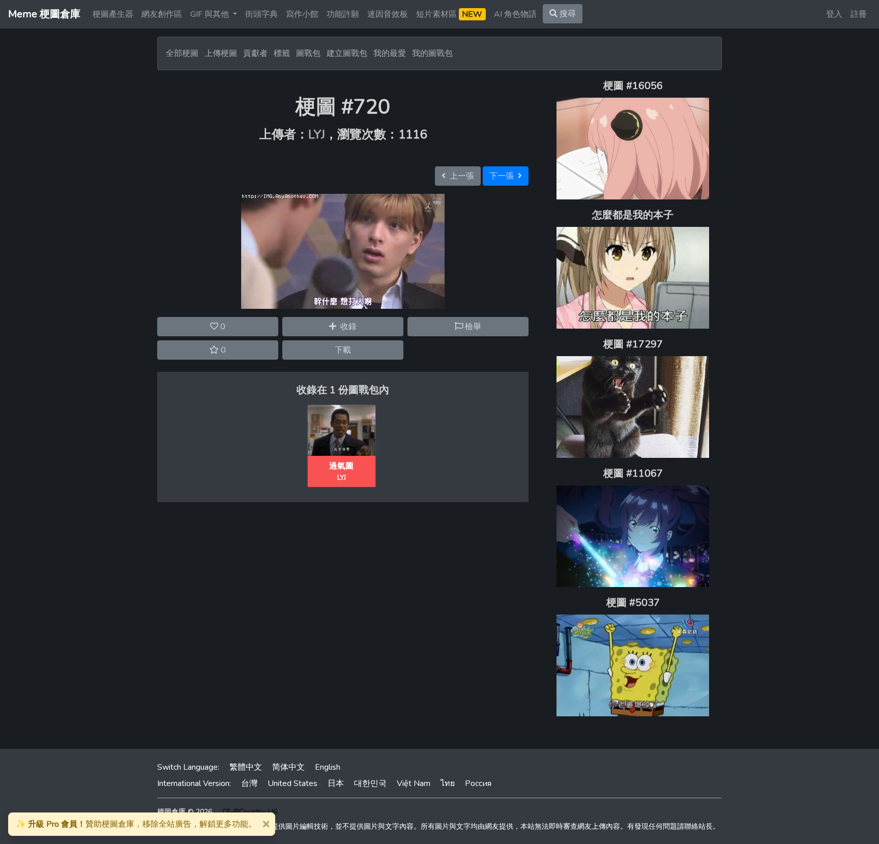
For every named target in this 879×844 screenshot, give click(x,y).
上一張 (460, 176)
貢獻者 (255, 53)
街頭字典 (261, 14)
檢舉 (472, 326)
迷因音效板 (387, 14)
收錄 (346, 326)
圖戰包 (308, 53)
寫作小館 (302, 14)
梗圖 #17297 (633, 344)
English (327, 767)
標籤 (282, 53)
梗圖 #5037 (633, 602)
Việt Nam (413, 783)
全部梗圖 (182, 53)
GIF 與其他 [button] (210, 14)
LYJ (316, 134)
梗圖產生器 (113, 14)
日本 (336, 783)
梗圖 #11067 (633, 473)
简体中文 (288, 767)
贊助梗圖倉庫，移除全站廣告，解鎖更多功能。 (136, 824)
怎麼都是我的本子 (632, 215)
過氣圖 (341, 466)
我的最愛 (389, 53)
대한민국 (370, 783)
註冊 (859, 14)
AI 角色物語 (515, 14)
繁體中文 (245, 767)
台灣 (249, 783)
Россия (478, 783)
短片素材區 (449, 14)
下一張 (503, 176)
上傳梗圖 (220, 53)
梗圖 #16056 (633, 86)
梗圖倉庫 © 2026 (184, 812)
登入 (834, 14)
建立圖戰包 (347, 53)
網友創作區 (161, 14)
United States (292, 783)
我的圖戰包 (432, 53)
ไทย (448, 783)
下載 (343, 350)
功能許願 (343, 14)
